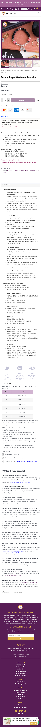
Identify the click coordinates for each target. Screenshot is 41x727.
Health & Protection (17, 70)
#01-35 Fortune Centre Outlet (20, 654)
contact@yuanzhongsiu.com (12, 575)
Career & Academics (18, 170)
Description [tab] (6, 185)
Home (2, 70)
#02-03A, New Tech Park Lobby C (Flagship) (20, 648)
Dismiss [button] (20, 4)
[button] (3, 40)
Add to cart (23, 100)
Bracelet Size (5, 90)
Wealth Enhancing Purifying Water (27, 461)
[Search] (28, 9)
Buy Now (33, 723)
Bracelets (8, 70)
